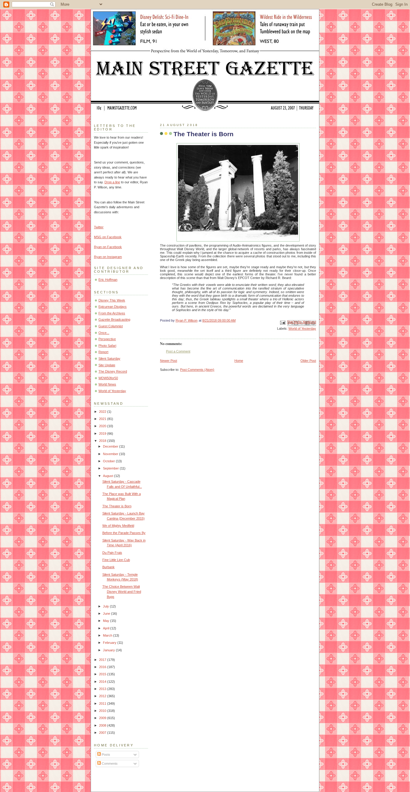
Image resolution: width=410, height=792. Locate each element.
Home (238, 360)
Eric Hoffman (107, 279)
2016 (103, 667)
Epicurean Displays (112, 306)
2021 (103, 419)
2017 (103, 660)
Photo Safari (107, 345)
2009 (103, 718)
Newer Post (168, 360)
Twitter (99, 227)
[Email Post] (282, 322)
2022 (103, 411)
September (111, 468)
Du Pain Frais (112, 552)
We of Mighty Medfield (118, 525)
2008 (103, 725)
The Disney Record (112, 371)
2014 (103, 681)
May (106, 620)
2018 (103, 440)
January (109, 650)
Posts (105, 754)
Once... (103, 332)
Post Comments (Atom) (197, 369)
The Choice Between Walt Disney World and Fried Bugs (121, 591)
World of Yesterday (302, 328)
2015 (103, 674)
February (110, 642)
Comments (109, 763)
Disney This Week (111, 300)
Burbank (108, 567)
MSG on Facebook (108, 237)
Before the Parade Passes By (124, 533)
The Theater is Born (116, 506)
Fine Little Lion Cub (116, 560)
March (108, 635)
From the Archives (111, 313)
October (109, 461)
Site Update (106, 365)
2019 (103, 433)
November (111, 454)
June (107, 613)
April (106, 628)
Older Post (308, 360)
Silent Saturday (109, 358)
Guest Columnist (110, 326)
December (111, 446)
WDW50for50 (108, 378)
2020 (103, 426)
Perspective (107, 339)
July (106, 606)
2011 (103, 703)
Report (103, 352)
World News (107, 384)
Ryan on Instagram (108, 257)
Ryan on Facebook (108, 247)
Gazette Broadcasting (114, 319)
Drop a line (112, 182)
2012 (103, 696)
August (108, 476)
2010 (103, 710)
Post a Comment (178, 351)
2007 (103, 732)
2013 (103, 689)
